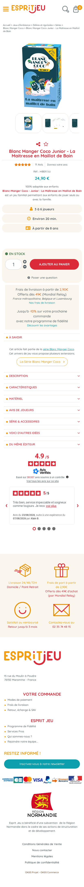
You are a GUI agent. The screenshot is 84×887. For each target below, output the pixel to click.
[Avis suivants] (78, 506)
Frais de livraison (18, 704)
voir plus (51, 505)
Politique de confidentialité (42, 862)
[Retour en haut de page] (76, 875)
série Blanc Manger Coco (58, 349)
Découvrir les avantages (42, 325)
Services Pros (15, 731)
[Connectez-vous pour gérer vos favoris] (46, 144)
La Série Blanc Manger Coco (40, 362)
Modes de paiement (19, 699)
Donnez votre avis (57, 164)
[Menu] (6, 9)
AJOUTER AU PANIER (54, 264)
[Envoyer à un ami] (38, 144)
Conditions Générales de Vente (42, 844)
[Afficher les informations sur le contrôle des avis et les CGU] (67, 477)
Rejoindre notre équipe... (22, 741)
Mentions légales (42, 856)
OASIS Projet (31, 872)
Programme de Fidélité (21, 726)
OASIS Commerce (50, 872)
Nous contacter (42, 850)
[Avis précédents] (6, 506)
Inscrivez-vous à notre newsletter (42, 764)
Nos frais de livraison (42, 302)
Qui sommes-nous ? (19, 736)
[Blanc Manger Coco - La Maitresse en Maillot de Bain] (28, 123)
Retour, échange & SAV (21, 710)
